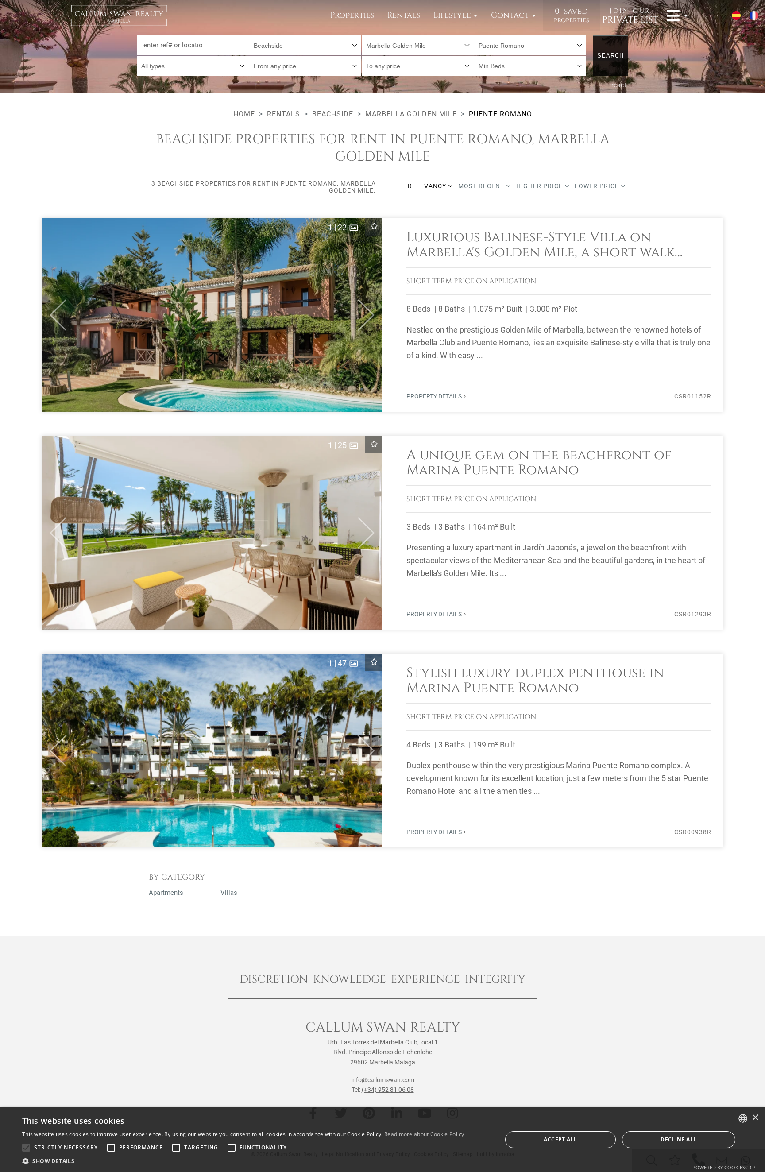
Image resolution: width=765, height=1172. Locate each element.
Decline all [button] (678, 1139)
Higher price (540, 186)
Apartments (166, 893)
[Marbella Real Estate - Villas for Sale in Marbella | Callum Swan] (119, 15)
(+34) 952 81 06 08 (388, 1089)
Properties (352, 15)
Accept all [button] (560, 1139)
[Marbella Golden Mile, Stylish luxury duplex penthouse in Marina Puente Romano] (382, 750)
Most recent (482, 186)
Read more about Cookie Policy (424, 1134)
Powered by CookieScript (725, 1167)
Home (244, 114)
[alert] (382, 1139)
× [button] (755, 1117)
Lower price (598, 186)
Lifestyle (452, 15)
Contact (510, 15)
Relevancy (428, 186)
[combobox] (305, 45)
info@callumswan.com (382, 1079)
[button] (54, 315)
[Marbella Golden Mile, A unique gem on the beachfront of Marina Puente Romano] (382, 533)
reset (619, 85)
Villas (228, 893)
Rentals (403, 15)
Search (610, 55)
